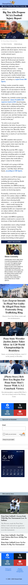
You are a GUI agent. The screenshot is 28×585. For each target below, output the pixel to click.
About (17, 6)
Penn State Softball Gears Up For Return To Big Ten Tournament (13, 543)
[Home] (8, 4)
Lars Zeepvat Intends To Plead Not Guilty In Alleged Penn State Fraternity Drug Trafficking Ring (14, 306)
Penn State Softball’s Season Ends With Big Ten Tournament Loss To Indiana (14, 518)
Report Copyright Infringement (19, 570)
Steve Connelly (7, 44)
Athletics (4, 9)
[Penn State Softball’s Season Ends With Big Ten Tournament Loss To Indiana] (14, 514)
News (5, 6)
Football (22, 6)
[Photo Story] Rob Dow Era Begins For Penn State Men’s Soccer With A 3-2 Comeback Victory (14, 382)
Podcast (10, 6)
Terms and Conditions (8, 569)
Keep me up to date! (8, 439)
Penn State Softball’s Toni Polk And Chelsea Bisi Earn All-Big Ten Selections (14, 537)
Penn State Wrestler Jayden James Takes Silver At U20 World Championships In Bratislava (14, 344)
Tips (14, 6)
